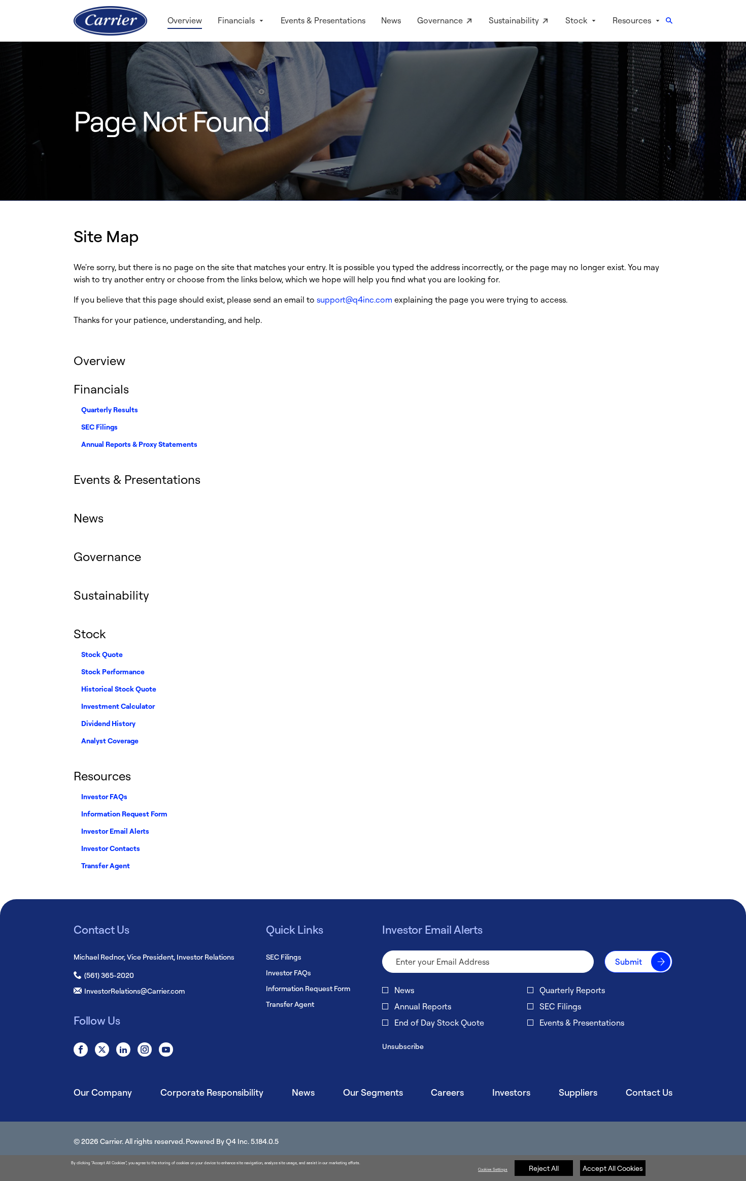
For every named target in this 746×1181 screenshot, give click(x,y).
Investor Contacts (110, 848)
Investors (511, 1092)
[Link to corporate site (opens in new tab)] (110, 21)
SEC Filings (99, 426)
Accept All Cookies (613, 1168)
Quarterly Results (109, 409)
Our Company (103, 1092)
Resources (102, 775)
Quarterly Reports (572, 990)
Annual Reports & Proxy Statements (139, 444)
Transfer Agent (105, 865)
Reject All (544, 1168)
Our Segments (373, 1092)
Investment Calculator (118, 706)
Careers (447, 1092)
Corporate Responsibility (211, 1092)
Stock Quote (102, 654)
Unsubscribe (403, 1046)
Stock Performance (113, 671)
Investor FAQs (104, 796)
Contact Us (649, 1092)
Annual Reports (422, 1006)
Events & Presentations (137, 479)
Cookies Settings (492, 1169)
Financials (101, 389)
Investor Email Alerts (115, 831)
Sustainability (111, 595)
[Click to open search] (669, 21)
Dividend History (108, 723)
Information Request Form (124, 813)
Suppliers (578, 1092)
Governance (107, 556)
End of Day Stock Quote (439, 1023)
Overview (99, 360)
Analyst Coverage (110, 740)
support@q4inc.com (354, 299)
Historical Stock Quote (118, 688)
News (89, 518)
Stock (90, 633)
